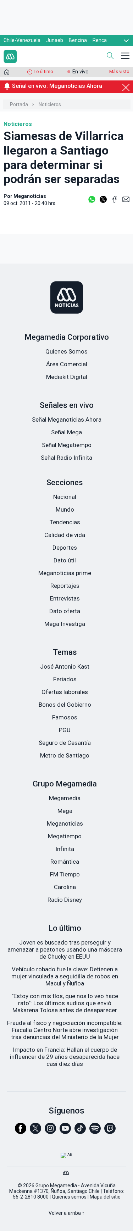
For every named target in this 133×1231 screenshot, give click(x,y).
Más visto (119, 71)
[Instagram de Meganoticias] (50, 1131)
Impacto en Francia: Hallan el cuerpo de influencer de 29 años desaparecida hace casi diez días (65, 1056)
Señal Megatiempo (67, 444)
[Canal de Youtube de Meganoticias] (65, 1131)
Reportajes (64, 585)
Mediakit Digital (66, 376)
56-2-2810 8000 (31, 1197)
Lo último (43, 71)
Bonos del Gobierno (65, 704)
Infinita (64, 848)
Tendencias (65, 522)
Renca (100, 40)
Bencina (78, 40)
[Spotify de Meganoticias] (95, 1131)
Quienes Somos (66, 351)
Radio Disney (65, 899)
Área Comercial (66, 364)
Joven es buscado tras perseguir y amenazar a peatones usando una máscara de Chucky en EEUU (64, 949)
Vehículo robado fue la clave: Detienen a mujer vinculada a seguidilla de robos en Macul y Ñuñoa (64, 976)
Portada (19, 104)
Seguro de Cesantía (65, 742)
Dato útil (65, 560)
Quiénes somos (69, 1197)
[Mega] (67, 1171)
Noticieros (50, 104)
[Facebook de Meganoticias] (20, 1131)
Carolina (65, 887)
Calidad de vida (64, 534)
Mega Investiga (64, 623)
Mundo (65, 509)
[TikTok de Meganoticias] (80, 1131)
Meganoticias (65, 823)
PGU (65, 730)
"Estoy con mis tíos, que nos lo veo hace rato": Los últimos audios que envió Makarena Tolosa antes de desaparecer (65, 1003)
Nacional (64, 496)
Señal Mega (66, 432)
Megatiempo (65, 836)
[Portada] (7, 73)
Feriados (65, 679)
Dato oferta (64, 611)
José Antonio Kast (64, 666)
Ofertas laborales (64, 691)
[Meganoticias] (66, 298)
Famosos (64, 717)
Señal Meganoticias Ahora (66, 419)
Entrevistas (65, 598)
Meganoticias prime (64, 573)
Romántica (64, 861)
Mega (64, 810)
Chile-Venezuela (22, 40)
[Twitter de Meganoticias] (35, 1131)
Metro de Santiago (64, 755)
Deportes (64, 547)
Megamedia (65, 798)
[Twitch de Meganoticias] (110, 1131)
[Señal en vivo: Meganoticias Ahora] (66, 94)
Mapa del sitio (105, 1197)
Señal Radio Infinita (66, 457)
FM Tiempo (65, 874)
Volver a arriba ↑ (66, 1213)
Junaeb (54, 40)
